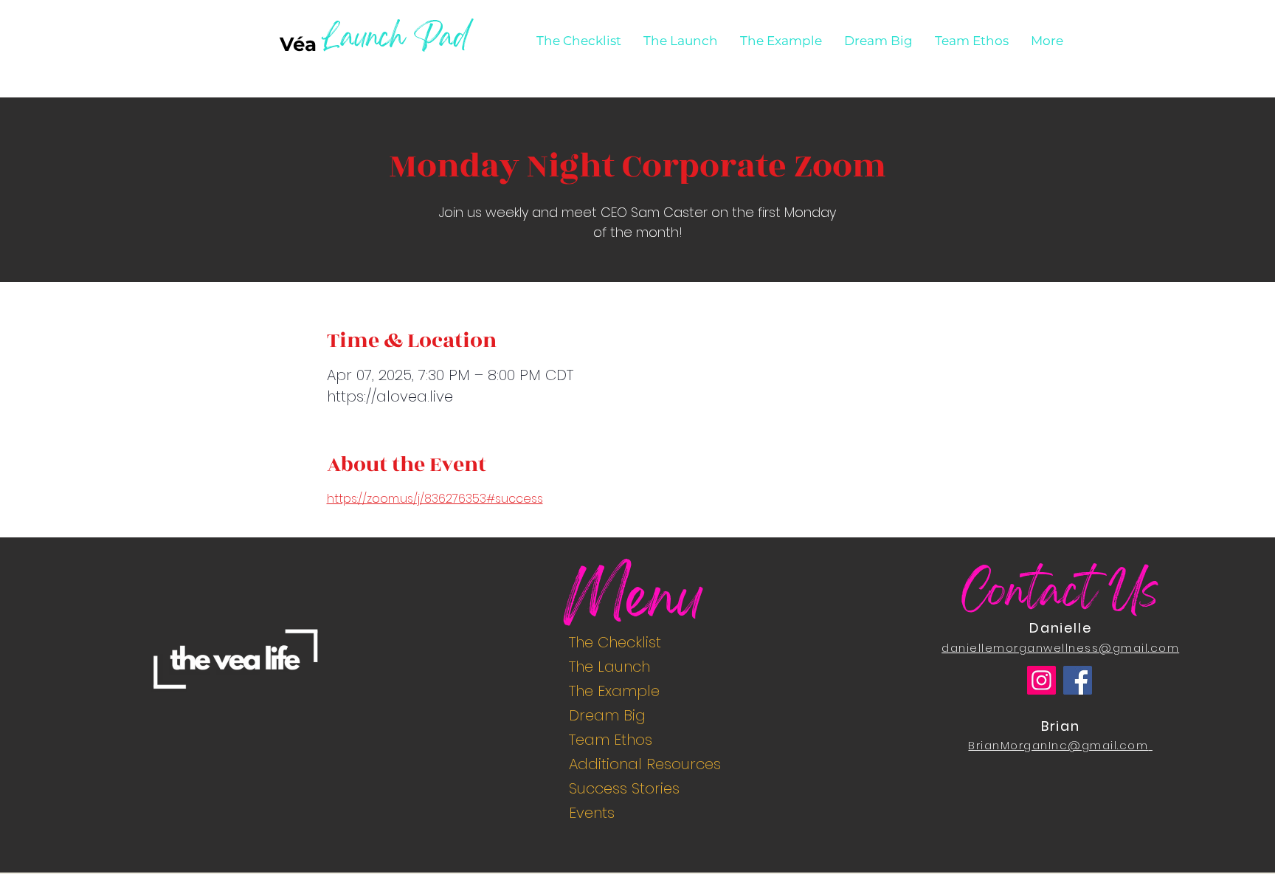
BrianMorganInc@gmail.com (1058, 745)
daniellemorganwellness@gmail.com (1060, 648)
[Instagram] (1041, 680)
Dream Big (607, 715)
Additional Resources (643, 764)
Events (592, 812)
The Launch (609, 666)
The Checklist (615, 642)
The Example (614, 691)
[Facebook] (1077, 680)
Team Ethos (610, 739)
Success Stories (624, 788)
